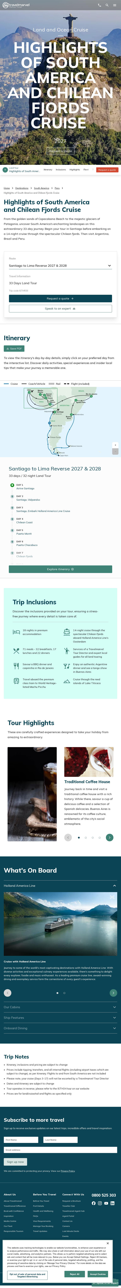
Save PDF (16, 348)
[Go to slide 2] (85, 837)
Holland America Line (19, 886)
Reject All (74, 1274)
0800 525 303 (104, 1195)
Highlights (75, 169)
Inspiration (9, 1216)
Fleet (86, 169)
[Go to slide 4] (99, 837)
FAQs (35, 1216)
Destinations (21, 188)
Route (12, 258)
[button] (115, 445)
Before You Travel (44, 1194)
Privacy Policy (68, 1171)
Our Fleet (8, 1226)
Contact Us (67, 1221)
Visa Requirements (42, 1221)
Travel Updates (40, 1231)
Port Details (38, 1206)
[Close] (107, 1243)
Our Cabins (12, 1007)
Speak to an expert (58, 308)
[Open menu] (114, 5)
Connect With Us (73, 1194)
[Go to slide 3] (92, 837)
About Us (10, 1194)
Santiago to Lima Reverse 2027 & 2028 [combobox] (38, 266)
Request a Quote (60, 151)
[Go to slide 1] (78, 837)
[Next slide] (109, 837)
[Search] (107, 5)
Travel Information (19, 276)
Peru (57, 188)
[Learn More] (93, 1203)
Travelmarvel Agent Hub (73, 1211)
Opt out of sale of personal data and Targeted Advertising (27, 1275)
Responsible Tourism (13, 1231)
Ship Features (14, 1018)
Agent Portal (68, 1216)
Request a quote (107, 169)
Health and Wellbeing (43, 1211)
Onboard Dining (15, 1028)
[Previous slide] (68, 837)
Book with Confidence (14, 1211)
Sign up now (15, 1162)
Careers (66, 1226)
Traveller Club (68, 1206)
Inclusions (61, 169)
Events (65, 1236)
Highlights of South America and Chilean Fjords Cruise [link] (31, 192)
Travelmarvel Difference (15, 1206)
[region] (58, 1261)
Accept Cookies (98, 1274)
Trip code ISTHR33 (18, 290)
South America (41, 188)
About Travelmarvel (13, 1201)
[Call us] (99, 5)
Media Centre (10, 1221)
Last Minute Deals (70, 1231)
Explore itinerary (58, 569)
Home (7, 188)
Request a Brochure (71, 1201)
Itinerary (48, 169)
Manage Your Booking (43, 1226)
